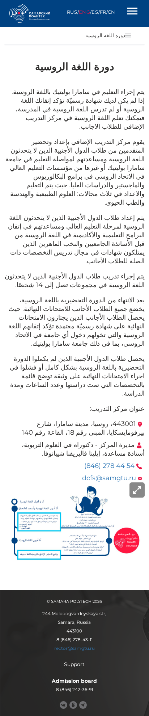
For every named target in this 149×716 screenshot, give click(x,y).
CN (111, 12)
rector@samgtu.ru (74, 648)
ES (94, 12)
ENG (84, 12)
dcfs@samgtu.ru (109, 478)
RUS (72, 12)
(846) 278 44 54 (109, 466)
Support (74, 664)
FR (103, 12)
